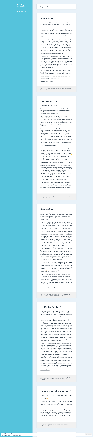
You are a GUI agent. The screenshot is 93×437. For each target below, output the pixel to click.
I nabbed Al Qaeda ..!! (50, 307)
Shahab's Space (21, 5)
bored (46, 378)
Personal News (62, 294)
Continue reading (45, 369)
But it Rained (46, 18)
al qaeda (67, 377)
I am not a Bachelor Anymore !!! (55, 391)
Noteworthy (56, 294)
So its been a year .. (49, 101)
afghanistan (64, 377)
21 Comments (48, 425)
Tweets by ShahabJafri (21, 13)
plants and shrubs (60, 378)
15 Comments (43, 379)
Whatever (59, 88)
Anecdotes (50, 88)
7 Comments (48, 197)
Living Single (54, 88)
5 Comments (48, 89)
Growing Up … (47, 209)
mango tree (49, 378)
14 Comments (63, 295)
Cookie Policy (20, 435)
